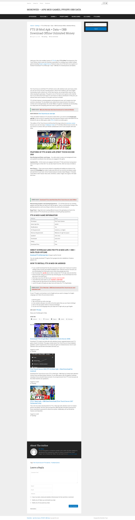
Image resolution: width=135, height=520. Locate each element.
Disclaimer (47, 3)
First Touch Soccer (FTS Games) (41, 462)
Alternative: (33, 508)
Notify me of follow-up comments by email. (43, 500)
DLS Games (87, 16)
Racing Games (76, 16)
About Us (29, 3)
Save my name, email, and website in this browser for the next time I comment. (53, 497)
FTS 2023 (38, 310)
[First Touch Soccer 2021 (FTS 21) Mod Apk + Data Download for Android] (42, 367)
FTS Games (97, 16)
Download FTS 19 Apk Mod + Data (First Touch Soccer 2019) (50, 339)
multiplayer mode (50, 125)
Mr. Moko (41, 449)
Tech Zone (43, 16)
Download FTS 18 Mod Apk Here (39, 255)
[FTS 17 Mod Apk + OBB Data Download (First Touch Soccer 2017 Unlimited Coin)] (42, 399)
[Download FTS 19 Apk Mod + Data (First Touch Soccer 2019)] (46, 337)
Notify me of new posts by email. (41, 502)
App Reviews (32, 16)
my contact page (72, 454)
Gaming (53, 16)
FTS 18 (54, 60)
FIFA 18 (53, 120)
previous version (71, 123)
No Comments (54, 36)
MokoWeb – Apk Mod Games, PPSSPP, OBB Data (54, 9)
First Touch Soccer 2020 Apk (47, 113)
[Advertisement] (54, 49)
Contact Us (35, 3)
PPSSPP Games (64, 16)
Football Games (55, 462)
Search (96, 28)
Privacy (41, 3)
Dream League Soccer (45, 64)
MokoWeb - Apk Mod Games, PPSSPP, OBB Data (38, 518)
